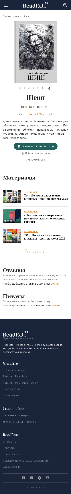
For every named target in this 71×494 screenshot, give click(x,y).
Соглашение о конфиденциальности (26, 460)
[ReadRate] (35, 5)
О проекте (9, 441)
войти (55, 283)
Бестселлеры (11, 389)
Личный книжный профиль (19, 421)
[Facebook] (23, 478)
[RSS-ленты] (47, 478)
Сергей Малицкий (40, 114)
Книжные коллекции (16, 415)
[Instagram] (31, 478)
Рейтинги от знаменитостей (20, 382)
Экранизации (11, 395)
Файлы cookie (11, 466)
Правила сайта (12, 454)
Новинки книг (31, 192)
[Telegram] (39, 478)
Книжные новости (14, 370)
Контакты (9, 448)
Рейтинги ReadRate (15, 376)
